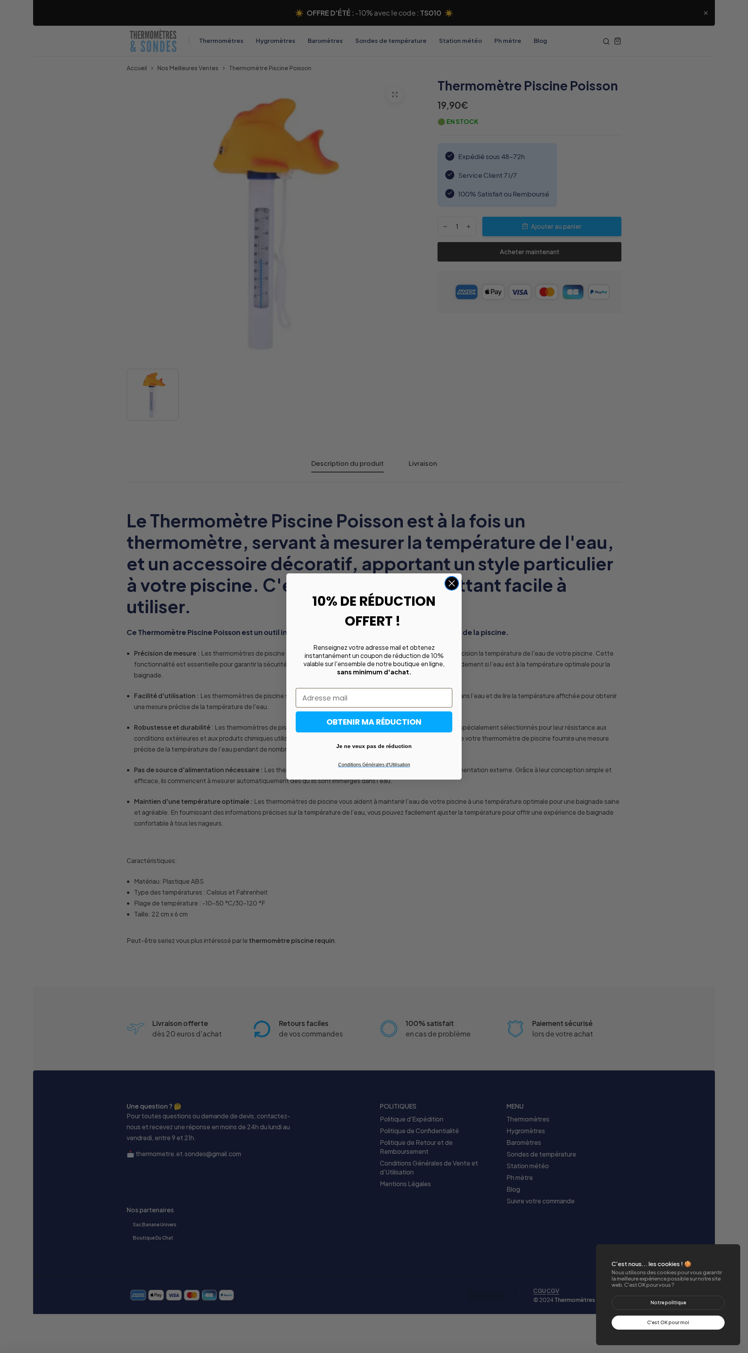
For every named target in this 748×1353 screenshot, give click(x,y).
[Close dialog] (452, 583)
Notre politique (668, 1302)
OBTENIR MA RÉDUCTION (374, 721)
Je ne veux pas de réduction (374, 746)
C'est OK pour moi (668, 1322)
